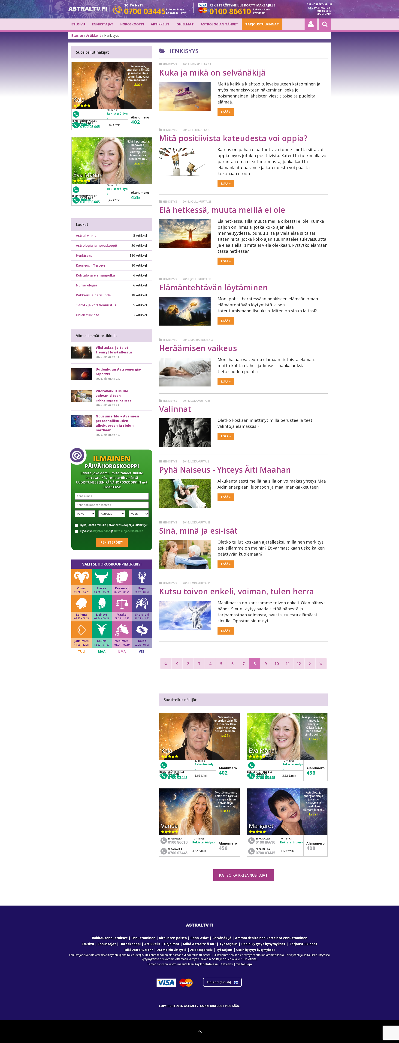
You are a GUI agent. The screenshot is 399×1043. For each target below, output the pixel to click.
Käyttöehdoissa (206, 964)
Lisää (224, 112)
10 (277, 663)
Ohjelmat (185, 24)
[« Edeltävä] (177, 663)
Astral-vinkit (86, 235)
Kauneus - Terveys (91, 265)
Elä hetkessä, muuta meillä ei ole (222, 209)
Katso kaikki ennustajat (243, 875)
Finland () (219, 982)
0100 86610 (177, 842)
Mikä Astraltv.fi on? (199, 944)
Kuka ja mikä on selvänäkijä (212, 72)
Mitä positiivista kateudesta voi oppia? (233, 138)
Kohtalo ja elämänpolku (95, 275)
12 (299, 663)
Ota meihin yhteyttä (172, 950)
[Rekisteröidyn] (205, 769)
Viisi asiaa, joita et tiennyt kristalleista (114, 349)
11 (288, 663)
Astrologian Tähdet (219, 24)
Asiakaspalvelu (201, 950)
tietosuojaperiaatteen (128, 531)
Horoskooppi (132, 24)
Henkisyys (170, 64)
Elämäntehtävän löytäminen (213, 287)
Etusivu (78, 24)
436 (310, 772)
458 (223, 847)
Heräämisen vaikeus (198, 348)
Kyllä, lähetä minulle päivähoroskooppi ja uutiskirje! (114, 525)
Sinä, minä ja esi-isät (198, 530)
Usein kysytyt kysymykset (263, 944)
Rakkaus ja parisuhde (93, 295)
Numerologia (86, 285)
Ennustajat (102, 24)
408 (310, 847)
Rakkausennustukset (110, 938)
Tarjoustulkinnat (262, 24)
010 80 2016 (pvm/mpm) (324, 12)
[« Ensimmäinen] (166, 663)
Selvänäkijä (221, 938)
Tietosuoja (244, 964)
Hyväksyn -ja (111, 531)
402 (223, 772)
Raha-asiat (199, 938)
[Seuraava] (310, 663)
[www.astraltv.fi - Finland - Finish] (87, 9)
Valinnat (175, 409)
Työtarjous (228, 944)
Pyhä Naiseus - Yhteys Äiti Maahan (225, 469)
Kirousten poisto (173, 938)
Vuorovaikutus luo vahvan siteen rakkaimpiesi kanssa (114, 395)
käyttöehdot (101, 531)
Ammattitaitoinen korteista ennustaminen (271, 938)
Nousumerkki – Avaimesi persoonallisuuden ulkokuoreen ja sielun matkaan (117, 423)
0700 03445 (177, 777)
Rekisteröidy (111, 542)
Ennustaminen (143, 938)
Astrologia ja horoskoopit (97, 245)
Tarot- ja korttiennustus (96, 305)
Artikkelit (160, 24)
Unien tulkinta (87, 315)
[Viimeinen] (321, 663)
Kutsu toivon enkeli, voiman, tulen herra (236, 591)
